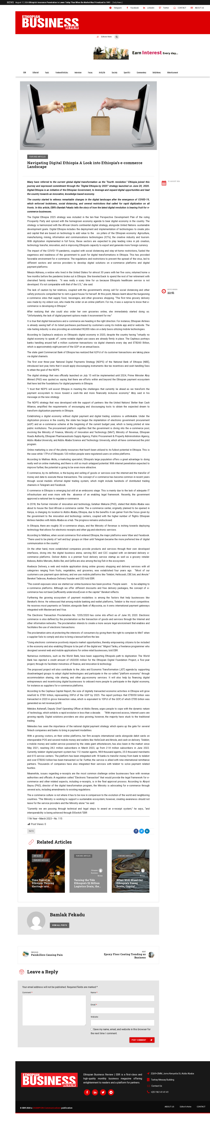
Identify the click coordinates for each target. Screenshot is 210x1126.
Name (94, 992)
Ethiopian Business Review (97, 873)
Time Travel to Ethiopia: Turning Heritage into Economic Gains (43, 884)
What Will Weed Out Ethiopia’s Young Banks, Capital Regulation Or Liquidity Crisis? (129, 886)
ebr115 (31, 831)
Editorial (36, 73)
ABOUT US (169, 1106)
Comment (27, 992)
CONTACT (201, 1106)
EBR (24, 73)
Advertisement (172, 73)
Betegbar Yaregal (52, 874)
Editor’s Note (185, 1106)
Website (94, 1017)
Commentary (141, 73)
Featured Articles (62, 73)
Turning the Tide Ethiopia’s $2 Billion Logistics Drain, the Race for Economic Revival (87, 886)
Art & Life (102, 73)
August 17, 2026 (69, 2)
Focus (90, 73)
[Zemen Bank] (149, 59)
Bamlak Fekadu (67, 915)
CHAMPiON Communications (47, 1108)
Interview (78, 73)
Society (114, 73)
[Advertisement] (184, 128)
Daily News (157, 73)
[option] (88, 115)
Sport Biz (127, 73)
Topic (47, 73)
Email (94, 1004)
